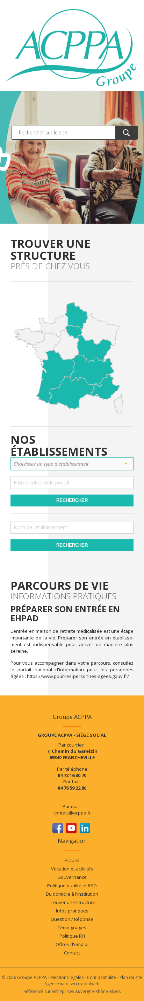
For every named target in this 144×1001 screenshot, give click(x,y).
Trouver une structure (72, 902)
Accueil (72, 860)
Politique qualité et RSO (72, 885)
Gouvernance (72, 877)
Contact (72, 953)
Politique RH (72, 936)
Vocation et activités (72, 869)
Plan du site (131, 977)
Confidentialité (101, 977)
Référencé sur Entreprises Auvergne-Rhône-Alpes (72, 991)
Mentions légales (67, 977)
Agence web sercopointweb (72, 984)
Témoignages (72, 927)
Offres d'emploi (72, 944)
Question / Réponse (72, 919)
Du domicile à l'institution (72, 894)
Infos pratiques (72, 911)
